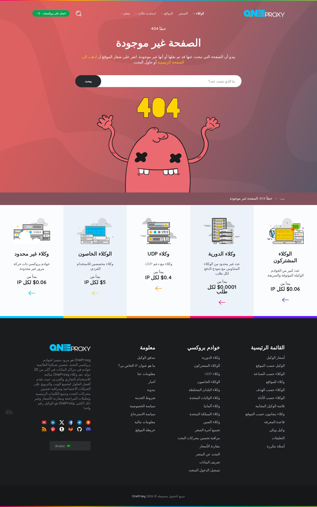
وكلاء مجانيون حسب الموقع (265, 414)
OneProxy (139, 496)
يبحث (88, 81)
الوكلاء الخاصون (95, 253)
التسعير (183, 13)
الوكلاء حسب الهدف (270, 390)
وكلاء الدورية (221, 253)
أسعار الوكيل (276, 357)
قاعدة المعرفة (274, 422)
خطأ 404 (158, 28)
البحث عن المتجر (208, 454)
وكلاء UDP (159, 253)
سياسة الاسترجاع (143, 414)
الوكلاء (200, 13)
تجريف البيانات (209, 462)
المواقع (168, 13)
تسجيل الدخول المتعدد (204, 470)
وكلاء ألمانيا (212, 406)
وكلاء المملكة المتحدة (205, 414)
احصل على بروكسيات (54, 13)
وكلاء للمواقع (275, 382)
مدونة (151, 390)
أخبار (151, 382)
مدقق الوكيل (146, 357)
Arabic (60, 446)
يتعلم (127, 13)
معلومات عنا (146, 374)
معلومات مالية (145, 422)
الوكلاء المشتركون (285, 257)
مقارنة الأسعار (209, 446)
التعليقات (278, 438)
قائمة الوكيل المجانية (270, 406)
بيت (282, 198)
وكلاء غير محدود (31, 253)
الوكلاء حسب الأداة (271, 398)
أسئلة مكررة (276, 446)
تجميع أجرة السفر (207, 430)
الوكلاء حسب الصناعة (269, 374)
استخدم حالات (147, 13)
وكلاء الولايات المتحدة (205, 398)
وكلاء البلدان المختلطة (204, 390)
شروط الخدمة (145, 398)
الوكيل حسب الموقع (270, 365)
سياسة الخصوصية (142, 406)
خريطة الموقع (145, 430)
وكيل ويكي (277, 430)
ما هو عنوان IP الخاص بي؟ (136, 365)
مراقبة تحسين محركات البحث (198, 438)
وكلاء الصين (211, 422)
